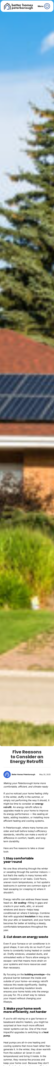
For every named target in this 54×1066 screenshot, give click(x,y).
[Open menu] (47, 6)
